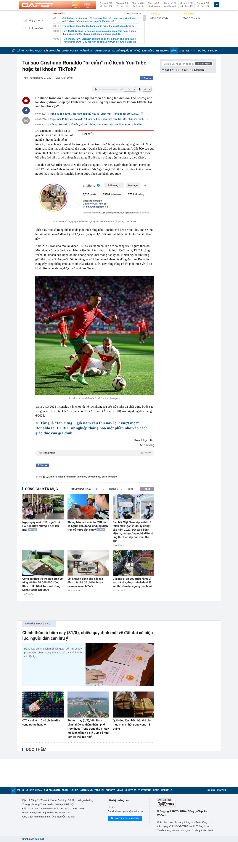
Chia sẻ (147, 78)
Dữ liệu (202, 50)
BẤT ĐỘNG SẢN (52, 50)
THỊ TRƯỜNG (162, 50)
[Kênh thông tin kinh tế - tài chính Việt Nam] (57, 5)
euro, (104, 476)
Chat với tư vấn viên (126, 818)
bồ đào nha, (94, 476)
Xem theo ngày (81, 489)
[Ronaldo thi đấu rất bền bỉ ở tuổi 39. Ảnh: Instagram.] (94, 335)
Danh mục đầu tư (36, 28)
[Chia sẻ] (26, 110)
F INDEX (213, 50)
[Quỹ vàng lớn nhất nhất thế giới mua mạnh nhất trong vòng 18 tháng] (133, 705)
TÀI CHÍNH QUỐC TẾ (122, 50)
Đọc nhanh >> (134, 13)
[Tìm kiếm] (203, 63)
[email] (26, 120)
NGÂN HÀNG (86, 50)
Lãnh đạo (199, 69)
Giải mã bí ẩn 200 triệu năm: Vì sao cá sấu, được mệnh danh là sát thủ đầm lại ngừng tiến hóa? (132, 582)
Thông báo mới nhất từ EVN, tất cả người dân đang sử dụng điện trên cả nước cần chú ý (87, 526)
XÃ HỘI (21, 50)
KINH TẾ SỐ (148, 50)
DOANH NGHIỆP (70, 50)
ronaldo (112, 476)
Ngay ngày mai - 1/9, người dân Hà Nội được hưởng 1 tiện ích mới (41, 526)
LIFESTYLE (184, 50)
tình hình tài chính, (76, 476)
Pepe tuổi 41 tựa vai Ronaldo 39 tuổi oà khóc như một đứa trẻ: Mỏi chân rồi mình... (98, 119)
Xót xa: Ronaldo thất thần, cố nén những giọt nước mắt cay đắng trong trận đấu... (97, 124)
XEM (147, 489)
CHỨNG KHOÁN (34, 50)
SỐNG (174, 50)
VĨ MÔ (137, 50)
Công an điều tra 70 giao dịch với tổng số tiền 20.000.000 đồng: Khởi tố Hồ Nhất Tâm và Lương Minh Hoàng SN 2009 (42, 584)
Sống (70, 77)
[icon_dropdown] (216, 4)
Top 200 (221, 790)
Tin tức (184, 69)
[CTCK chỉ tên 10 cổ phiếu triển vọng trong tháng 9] (43, 705)
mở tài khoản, (57, 476)
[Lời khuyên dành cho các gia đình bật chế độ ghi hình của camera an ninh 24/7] (88, 563)
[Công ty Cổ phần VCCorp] (186, 802)
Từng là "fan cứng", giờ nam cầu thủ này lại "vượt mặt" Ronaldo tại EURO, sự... (94, 113)
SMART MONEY (102, 50)
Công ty (169, 69)
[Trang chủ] (13, 50)
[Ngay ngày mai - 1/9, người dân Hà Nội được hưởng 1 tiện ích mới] (43, 506)
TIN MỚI (88, 134)
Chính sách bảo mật (33, 839)
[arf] (94, 457)
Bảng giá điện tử (36, 20)
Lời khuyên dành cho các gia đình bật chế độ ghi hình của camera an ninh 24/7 (85, 582)
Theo (94, 452)
